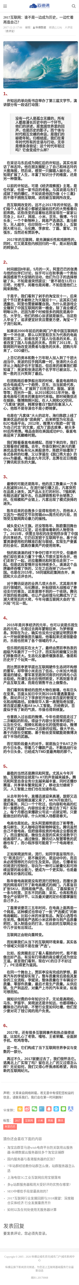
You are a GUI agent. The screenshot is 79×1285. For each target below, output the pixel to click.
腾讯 (60, 1120)
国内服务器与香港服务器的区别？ (32, 1159)
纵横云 (9, 1267)
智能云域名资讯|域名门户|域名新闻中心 (39, 6)
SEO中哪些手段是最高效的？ (28, 1191)
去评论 (10, 31)
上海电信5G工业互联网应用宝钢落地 (34, 1177)
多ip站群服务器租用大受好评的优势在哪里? (39, 1184)
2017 (17, 1120)
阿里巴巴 (10, 1126)
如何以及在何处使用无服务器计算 (32, 1209)
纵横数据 (41, 27)
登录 (41, 1233)
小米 (40, 1120)
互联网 (29, 1120)
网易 (50, 1120)
